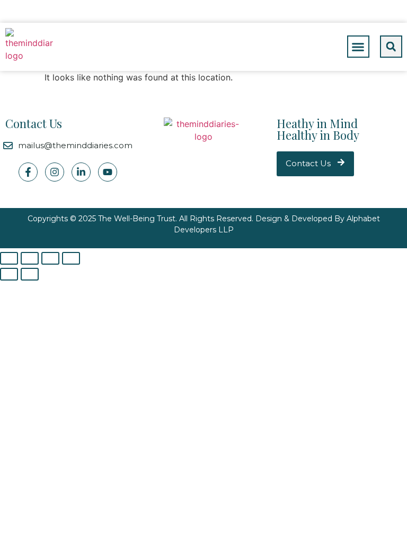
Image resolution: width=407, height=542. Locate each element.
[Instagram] (54, 172)
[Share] (30, 258)
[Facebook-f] (28, 172)
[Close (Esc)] (9, 258)
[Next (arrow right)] (30, 274)
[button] (358, 46)
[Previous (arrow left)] (9, 274)
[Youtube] (107, 172)
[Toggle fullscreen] (50, 258)
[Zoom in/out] (71, 258)
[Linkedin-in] (81, 172)
